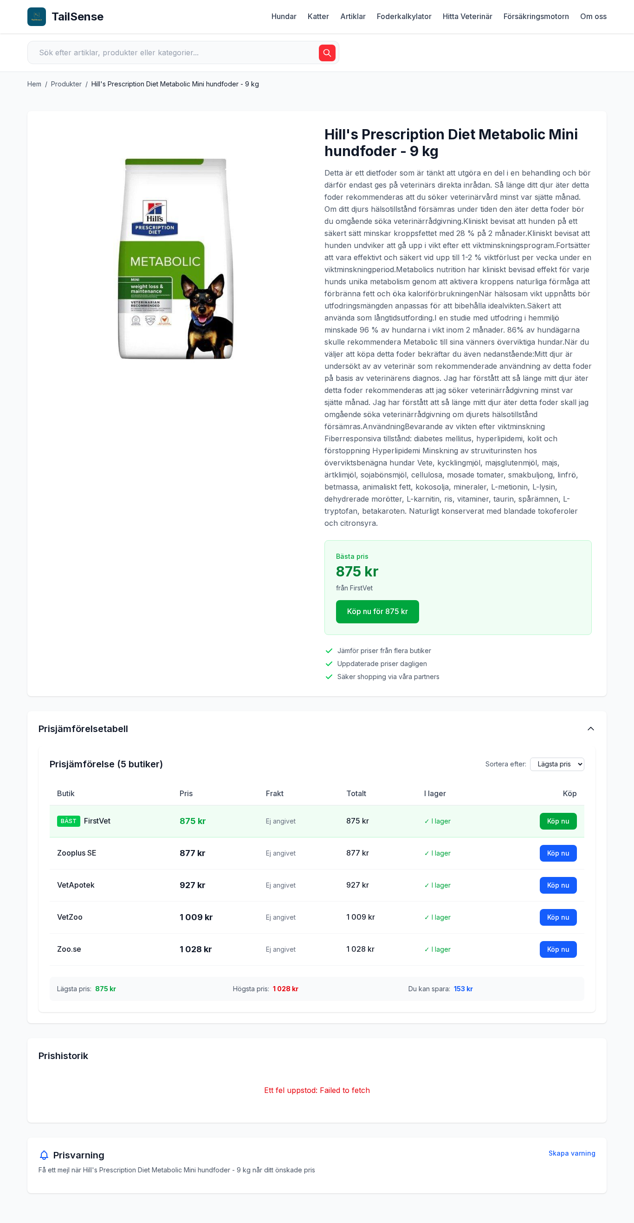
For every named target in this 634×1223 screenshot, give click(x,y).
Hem (34, 84)
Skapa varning (572, 1153)
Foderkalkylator (404, 16)
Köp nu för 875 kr (377, 611)
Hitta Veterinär (467, 16)
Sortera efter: (505, 764)
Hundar (284, 16)
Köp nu (558, 821)
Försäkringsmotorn (536, 16)
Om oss (593, 16)
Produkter (66, 84)
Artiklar (353, 16)
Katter (318, 16)
